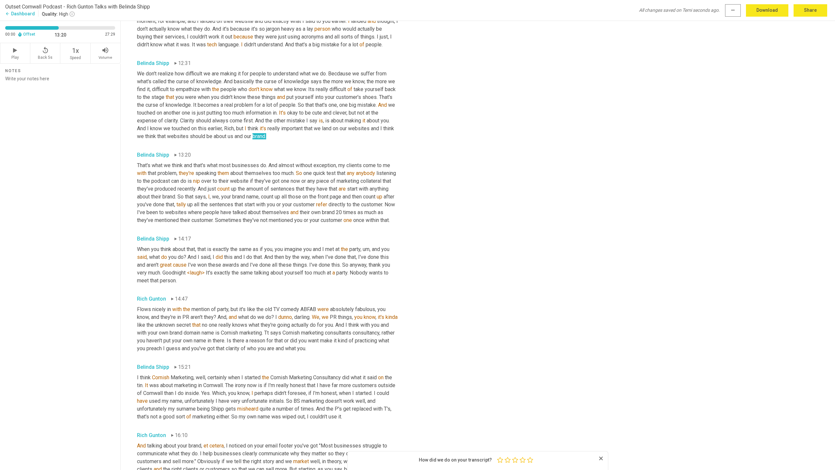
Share (810, 10)
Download (767, 10)
